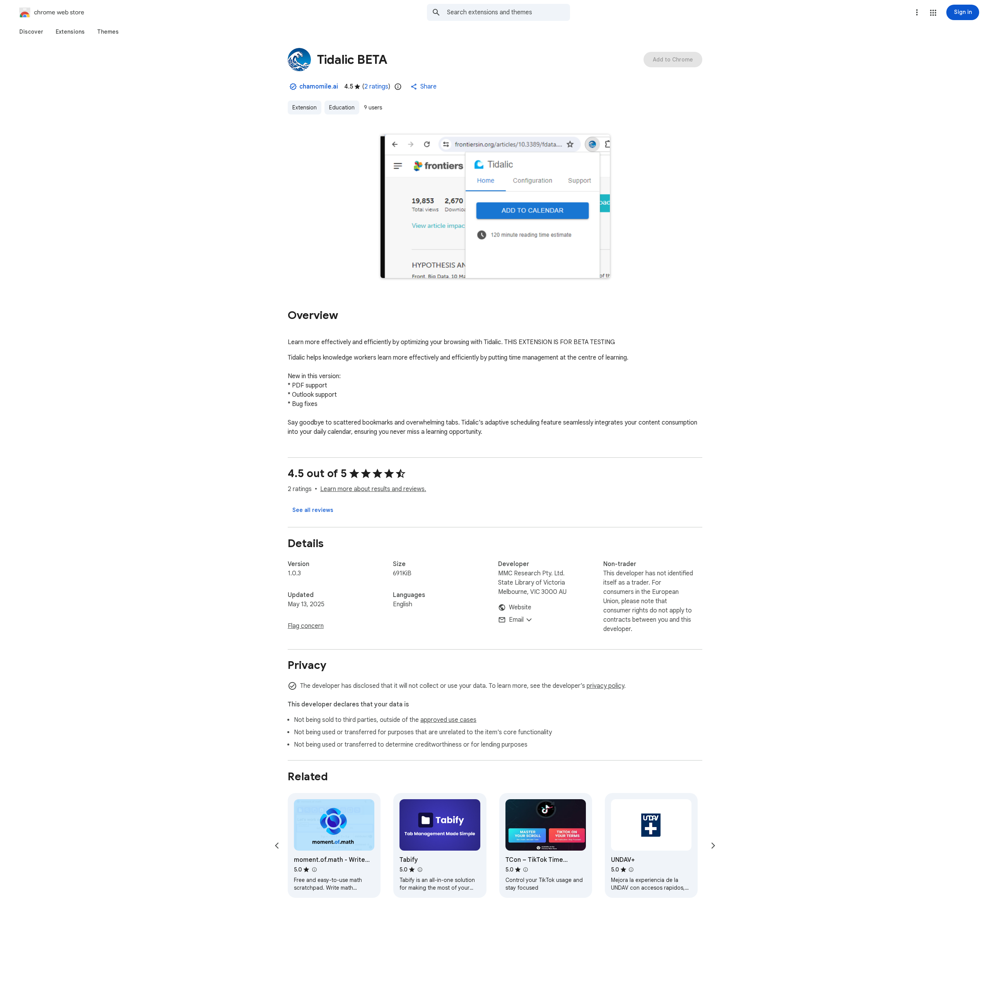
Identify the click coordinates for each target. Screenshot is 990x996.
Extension (304, 107)
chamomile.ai (318, 86)
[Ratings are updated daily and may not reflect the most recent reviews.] (398, 86)
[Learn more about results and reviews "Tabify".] (419, 869)
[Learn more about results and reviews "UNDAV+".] (631, 869)
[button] (933, 12)
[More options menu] (917, 12)
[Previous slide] (277, 845)
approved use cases (448, 720)
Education (342, 107)
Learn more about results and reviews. (373, 489)
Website (520, 607)
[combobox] (508, 12)
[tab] (31, 32)
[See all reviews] (313, 510)
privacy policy (605, 686)
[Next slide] (713, 845)
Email (516, 620)
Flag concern (306, 626)
